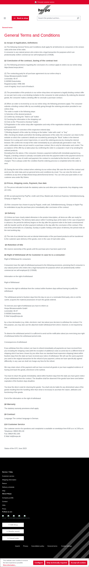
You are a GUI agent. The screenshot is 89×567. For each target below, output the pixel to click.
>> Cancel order (13, 538)
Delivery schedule (8, 487)
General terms (52, 546)
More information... (9, 565)
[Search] (78, 18)
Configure (39, 563)
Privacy (25, 546)
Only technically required (57, 563)
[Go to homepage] (44, 9)
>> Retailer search (13, 531)
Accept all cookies (78, 563)
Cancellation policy (37, 546)
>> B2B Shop (13, 525)
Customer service (8, 476)
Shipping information (9, 480)
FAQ (3, 491)
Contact (4, 501)
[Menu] (4, 18)
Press (4, 509)
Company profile (7, 498)
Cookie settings (66, 546)
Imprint (17, 546)
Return (4, 483)
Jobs (3, 505)
